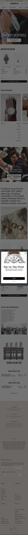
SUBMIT (14, 278)
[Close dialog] (25, 253)
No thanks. (14, 281)
